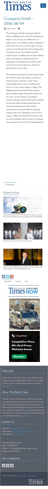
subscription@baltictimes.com (23, 431)
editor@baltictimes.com (18, 428)
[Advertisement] (24, 154)
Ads (26, 281)
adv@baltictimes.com (19, 434)
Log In (18, 281)
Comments (10, 184)
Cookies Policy (22, 476)
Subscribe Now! (7, 386)
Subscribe (7, 281)
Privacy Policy (32, 476)
